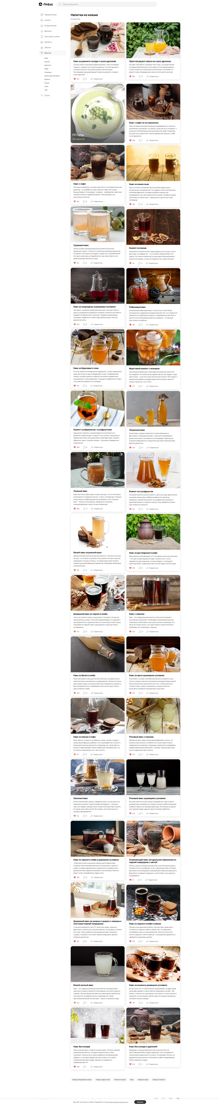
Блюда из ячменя (159, 1080)
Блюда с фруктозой (103, 1080)
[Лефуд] (46, 4)
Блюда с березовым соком (82, 1080)
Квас (131, 1080)
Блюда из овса (143, 1080)
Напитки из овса (120, 1080)
